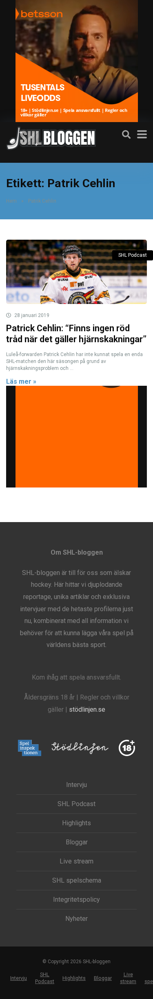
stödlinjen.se (87, 709)
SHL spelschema (76, 880)
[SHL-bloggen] (51, 137)
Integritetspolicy (76, 899)
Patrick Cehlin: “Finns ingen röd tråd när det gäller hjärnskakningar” (76, 333)
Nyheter (76, 919)
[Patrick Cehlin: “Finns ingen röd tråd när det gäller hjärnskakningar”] (76, 272)
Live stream (76, 861)
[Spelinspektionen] (29, 748)
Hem (11, 201)
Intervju (76, 785)
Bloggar (77, 842)
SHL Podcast (132, 255)
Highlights (76, 823)
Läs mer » (21, 381)
